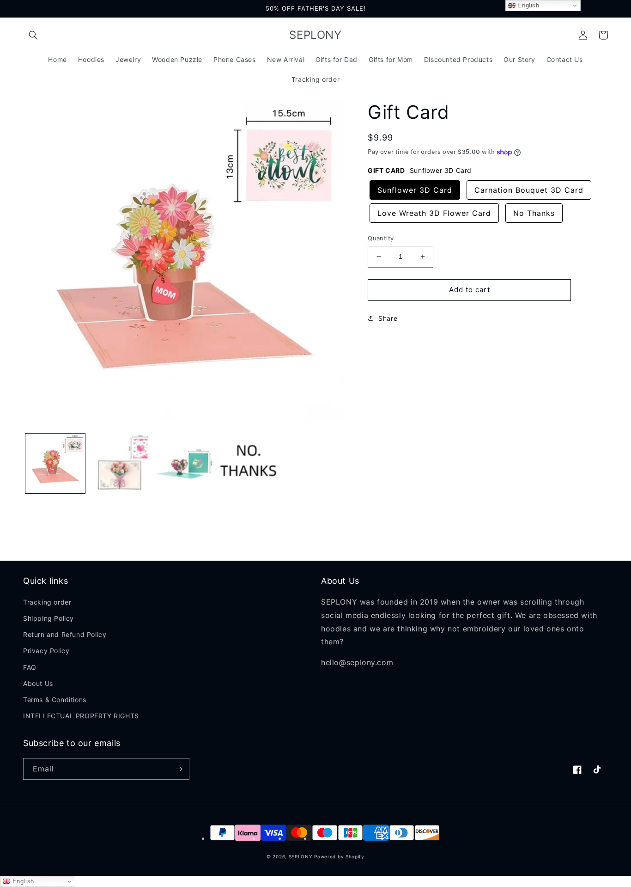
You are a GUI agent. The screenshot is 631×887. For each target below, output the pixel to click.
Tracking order (47, 602)
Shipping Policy (48, 618)
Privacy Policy (46, 651)
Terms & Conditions (54, 699)
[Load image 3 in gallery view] (184, 463)
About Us (38, 683)
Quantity (381, 238)
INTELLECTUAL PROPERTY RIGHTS (81, 716)
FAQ (29, 667)
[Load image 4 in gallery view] (248, 463)
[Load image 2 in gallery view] (119, 463)
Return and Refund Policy (64, 634)
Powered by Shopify (339, 856)
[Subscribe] (179, 769)
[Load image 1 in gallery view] (55, 463)
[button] (33, 35)
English (22, 881)
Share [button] (387, 318)
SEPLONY (301, 856)
